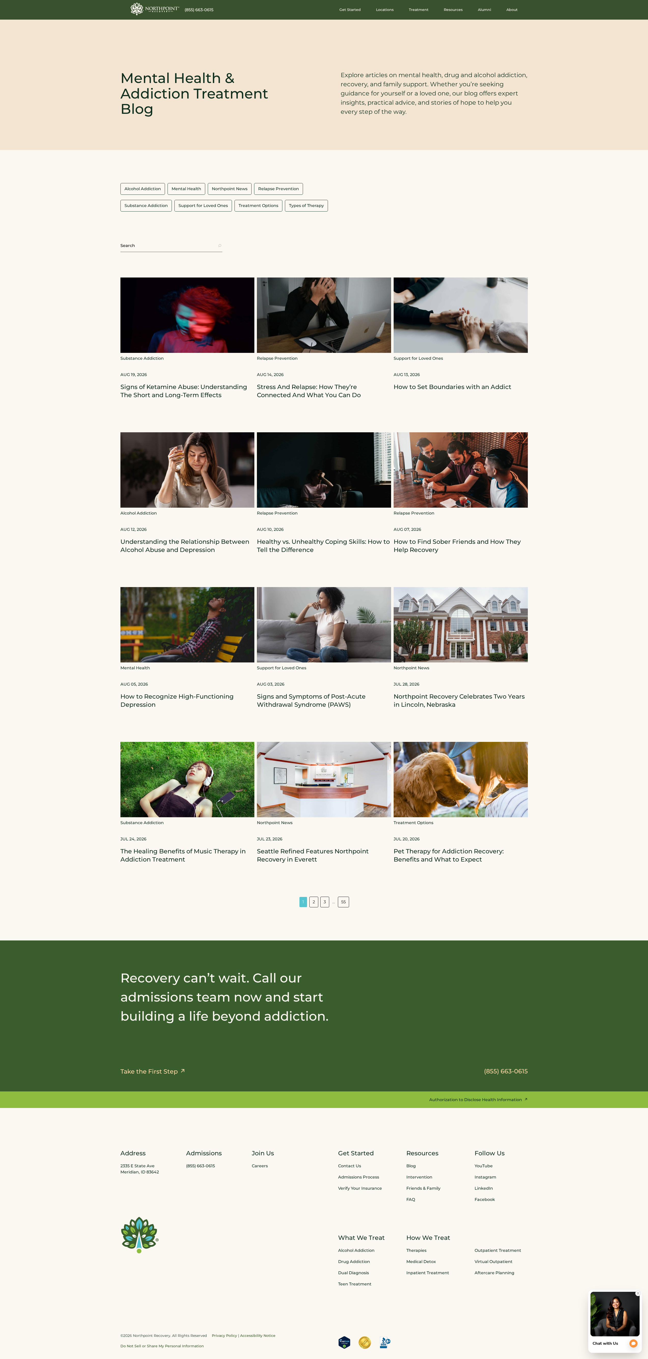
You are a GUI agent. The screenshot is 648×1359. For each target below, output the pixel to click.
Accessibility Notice (257, 1335)
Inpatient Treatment (427, 1272)
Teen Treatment (354, 1284)
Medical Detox (421, 1261)
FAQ (410, 1199)
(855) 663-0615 (199, 9)
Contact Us (349, 1165)
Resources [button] (453, 9)
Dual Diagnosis (353, 1272)
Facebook (485, 1199)
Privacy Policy (224, 1335)
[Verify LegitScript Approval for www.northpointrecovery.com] (344, 1342)
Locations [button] (385, 9)
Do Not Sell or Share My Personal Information (162, 1346)
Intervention (419, 1177)
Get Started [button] (350, 9)
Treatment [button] (419, 9)
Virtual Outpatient (494, 1261)
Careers (260, 1165)
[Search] (219, 245)
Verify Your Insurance (360, 1188)
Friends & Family (423, 1188)
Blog (411, 1165)
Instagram (485, 1177)
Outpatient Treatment (498, 1250)
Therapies (416, 1250)
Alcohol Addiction (356, 1250)
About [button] (512, 9)
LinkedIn (484, 1188)
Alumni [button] (484, 9)
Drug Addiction (354, 1261)
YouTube (484, 1165)
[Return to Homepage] (155, 9)
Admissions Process (358, 1177)
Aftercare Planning (494, 1272)
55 (343, 901)
